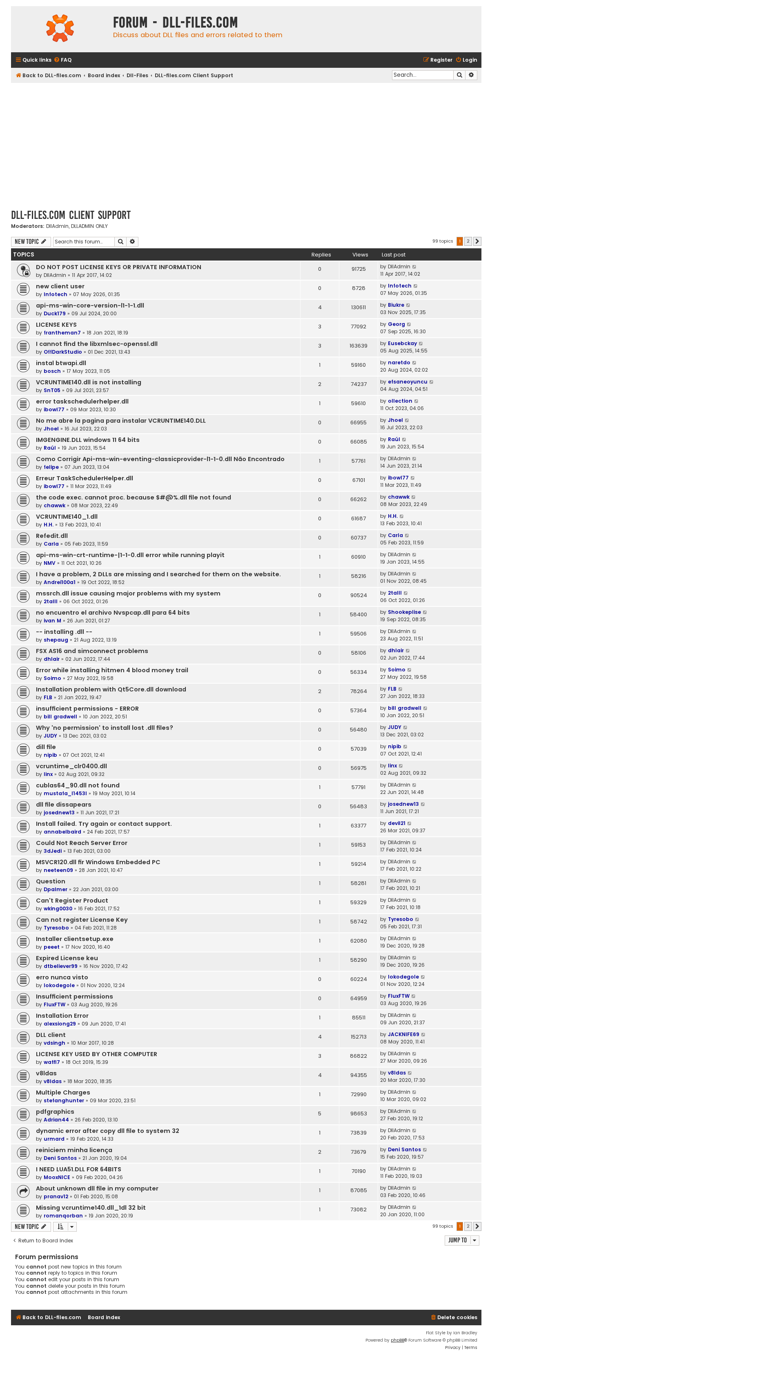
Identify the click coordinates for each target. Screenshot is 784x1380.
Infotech (55, 294)
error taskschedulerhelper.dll (82, 401)
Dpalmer (55, 889)
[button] (477, 241)
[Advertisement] (246, 144)
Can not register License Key (82, 920)
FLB (48, 697)
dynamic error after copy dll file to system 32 (107, 1131)
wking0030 (58, 908)
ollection (400, 400)
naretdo (399, 362)
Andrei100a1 (60, 582)
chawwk (54, 505)
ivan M (52, 620)
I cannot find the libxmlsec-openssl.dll (97, 344)
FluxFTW (54, 1004)
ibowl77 (54, 409)
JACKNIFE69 (403, 1034)
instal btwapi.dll (61, 363)
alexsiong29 (60, 1023)
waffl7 (52, 1062)
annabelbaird (62, 831)
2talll (51, 601)
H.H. (48, 524)
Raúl (50, 447)
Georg (396, 324)
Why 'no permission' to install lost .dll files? (104, 728)
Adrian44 (56, 1119)
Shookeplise (404, 612)
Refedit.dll (52, 536)
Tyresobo (56, 927)
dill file (46, 747)
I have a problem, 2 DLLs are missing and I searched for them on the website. (158, 574)
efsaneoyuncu (408, 381)
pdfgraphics (55, 1112)
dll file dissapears (63, 804)
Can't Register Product (72, 900)
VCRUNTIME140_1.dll (67, 517)
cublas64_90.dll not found (78, 785)
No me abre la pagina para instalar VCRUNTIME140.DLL (121, 421)
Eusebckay (402, 343)
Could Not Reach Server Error (81, 843)
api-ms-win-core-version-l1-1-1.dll (90, 305)
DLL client (51, 1035)
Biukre (396, 304)
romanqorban (63, 1215)
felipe (51, 467)
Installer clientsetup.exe (75, 939)
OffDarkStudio (63, 351)
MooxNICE (57, 1177)
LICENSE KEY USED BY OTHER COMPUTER (96, 1054)
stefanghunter (64, 1100)
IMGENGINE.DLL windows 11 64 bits (88, 440)
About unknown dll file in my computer (97, 1188)
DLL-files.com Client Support (71, 215)
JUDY (50, 735)
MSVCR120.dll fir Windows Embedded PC (98, 862)
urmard (54, 1138)
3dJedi (53, 850)
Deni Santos (60, 1158)
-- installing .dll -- (64, 632)
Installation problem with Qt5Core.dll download (111, 689)
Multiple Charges (63, 1092)
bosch (52, 371)
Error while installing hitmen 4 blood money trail (112, 670)
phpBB (397, 1340)
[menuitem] (62, 60)
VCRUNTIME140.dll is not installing (88, 382)
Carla (51, 543)
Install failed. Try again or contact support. (104, 824)
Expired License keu (67, 958)
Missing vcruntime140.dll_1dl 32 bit (91, 1208)
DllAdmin (57, 226)
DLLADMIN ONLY (89, 226)
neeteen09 (58, 870)
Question (50, 881)
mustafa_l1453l (65, 793)
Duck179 (55, 313)
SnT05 (52, 390)
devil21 (396, 823)
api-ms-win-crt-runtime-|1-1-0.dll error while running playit (130, 555)
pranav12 (56, 1196)
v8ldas (46, 1073)
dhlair (52, 658)
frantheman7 (62, 332)
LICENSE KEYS (56, 325)
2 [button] (468, 241)
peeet (52, 946)
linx (48, 774)
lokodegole (59, 985)
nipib (50, 754)
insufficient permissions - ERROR (87, 708)
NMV (50, 563)
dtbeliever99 (61, 966)
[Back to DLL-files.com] (60, 29)
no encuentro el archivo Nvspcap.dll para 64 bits (113, 613)
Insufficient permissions (74, 996)
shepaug (56, 639)
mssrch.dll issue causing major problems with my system (128, 593)
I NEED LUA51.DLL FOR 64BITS (78, 1169)
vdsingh (54, 1042)
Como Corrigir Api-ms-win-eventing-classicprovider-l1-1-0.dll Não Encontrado (160, 459)
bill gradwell (60, 716)
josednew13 (59, 812)
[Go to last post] (414, 266)
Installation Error (62, 1016)
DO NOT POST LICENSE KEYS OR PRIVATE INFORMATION (118, 267)
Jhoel (51, 428)
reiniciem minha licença (74, 1150)
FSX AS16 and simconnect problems (92, 651)
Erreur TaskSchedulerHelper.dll (84, 478)
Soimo (52, 678)
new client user (60, 286)
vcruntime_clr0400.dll (71, 766)
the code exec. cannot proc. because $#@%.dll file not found (133, 497)
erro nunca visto (62, 977)
